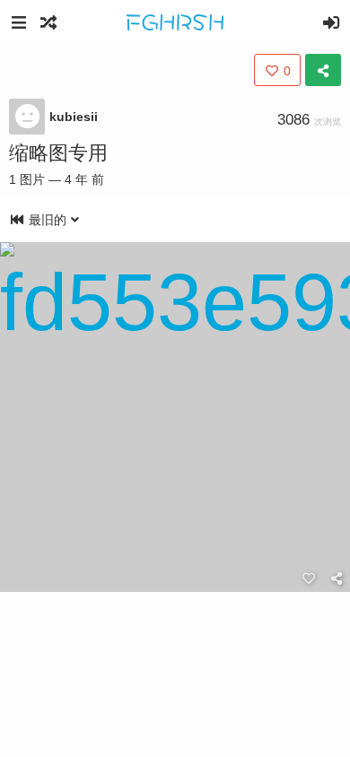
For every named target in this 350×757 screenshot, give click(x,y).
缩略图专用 (58, 153)
